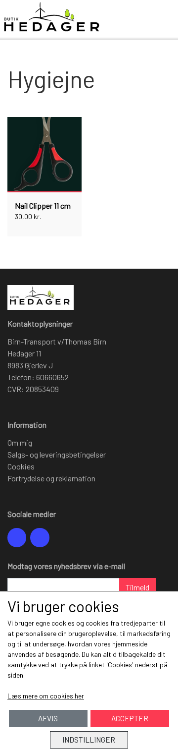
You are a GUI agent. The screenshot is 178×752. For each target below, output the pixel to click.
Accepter (129, 718)
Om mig (19, 442)
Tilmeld (137, 587)
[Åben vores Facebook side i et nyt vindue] (16, 537)
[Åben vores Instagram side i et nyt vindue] (39, 537)
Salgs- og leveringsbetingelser (56, 454)
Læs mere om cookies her (45, 696)
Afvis (48, 718)
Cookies (21, 466)
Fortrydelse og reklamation (51, 478)
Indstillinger (88, 739)
